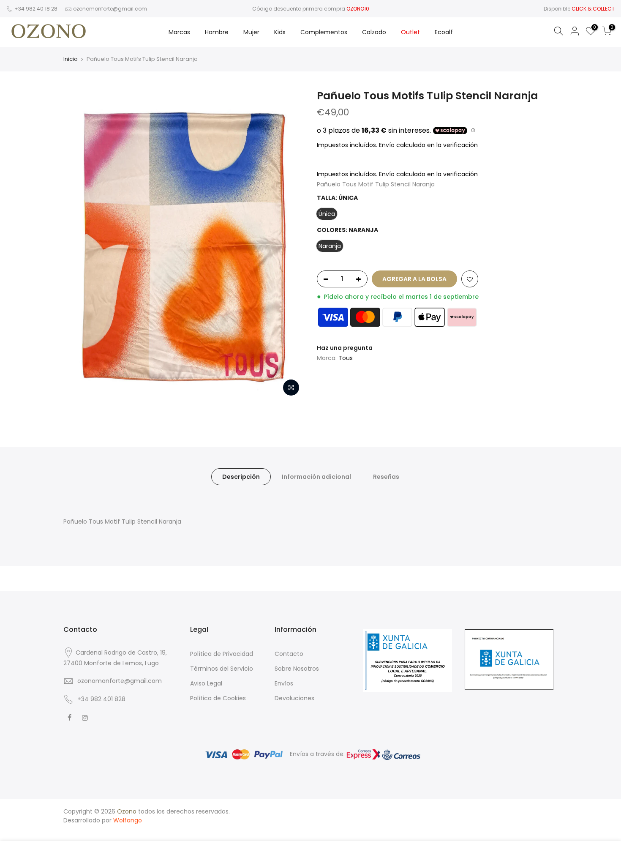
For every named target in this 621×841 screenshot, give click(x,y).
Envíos (284, 683)
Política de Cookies (218, 698)
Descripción (241, 476)
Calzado (374, 32)
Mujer (251, 32)
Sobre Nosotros (297, 668)
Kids (280, 32)
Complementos (323, 32)
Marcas (179, 32)
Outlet (410, 32)
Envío (387, 145)
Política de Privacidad (221, 654)
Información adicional (316, 476)
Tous (345, 358)
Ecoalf (444, 32)
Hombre (217, 32)
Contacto (289, 654)
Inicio (70, 59)
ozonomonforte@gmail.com (110, 8)
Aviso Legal (206, 683)
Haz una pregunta (345, 348)
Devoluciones (294, 698)
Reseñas (386, 476)
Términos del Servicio (221, 668)
